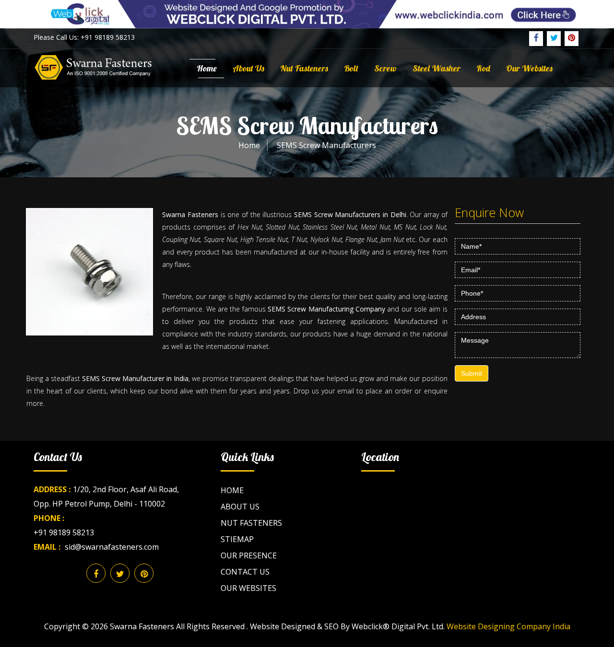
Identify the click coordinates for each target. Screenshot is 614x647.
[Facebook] (536, 38)
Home (207, 68)
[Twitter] (554, 38)
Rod (483, 68)
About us (240, 506)
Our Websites (529, 68)
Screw (385, 68)
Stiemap (237, 539)
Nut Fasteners (304, 68)
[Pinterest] (572, 38)
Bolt (351, 68)
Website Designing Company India (508, 626)
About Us (248, 68)
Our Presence (249, 555)
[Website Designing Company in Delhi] (307, 13)
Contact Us (245, 571)
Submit (471, 373)
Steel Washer (436, 68)
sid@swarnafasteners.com (112, 547)
